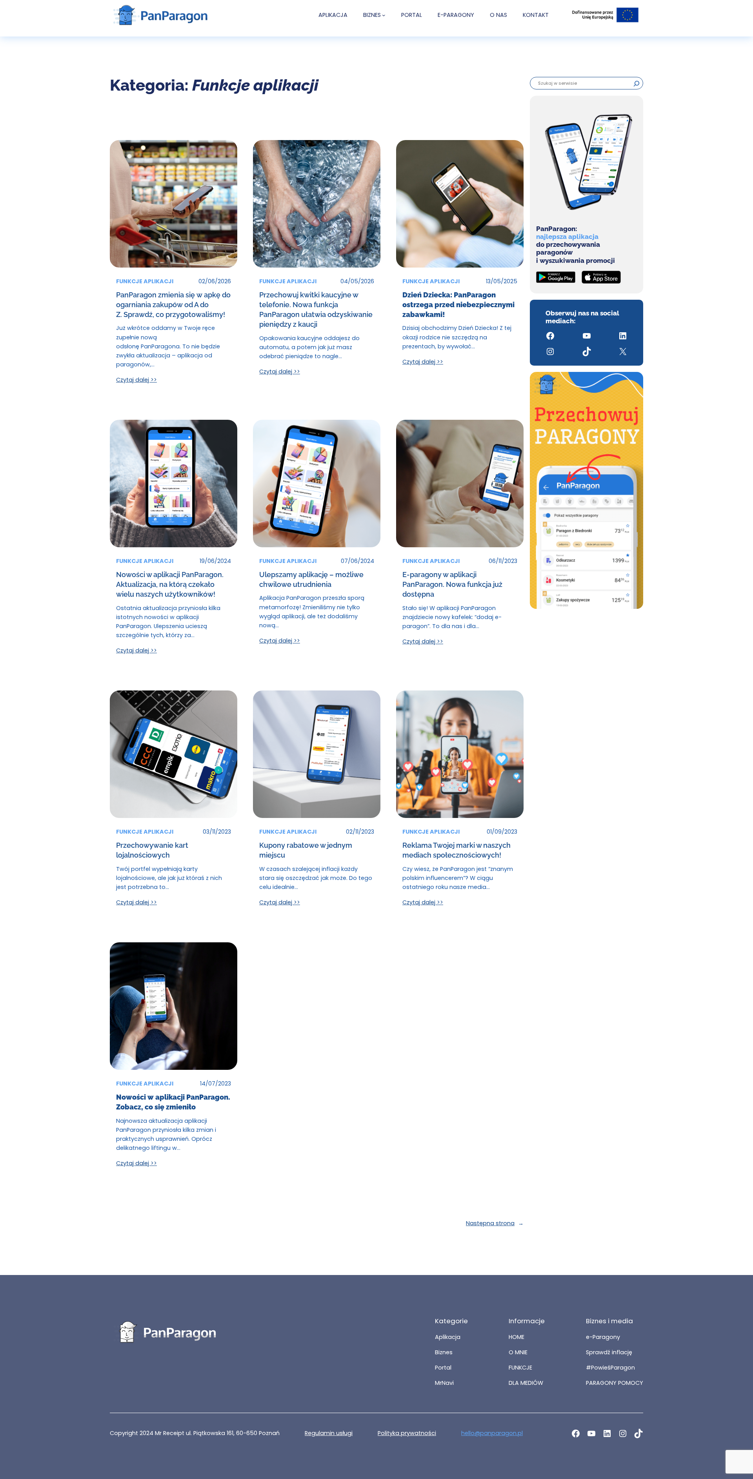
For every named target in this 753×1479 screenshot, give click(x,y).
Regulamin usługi (329, 1433)
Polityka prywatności (407, 1433)
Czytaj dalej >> (136, 380)
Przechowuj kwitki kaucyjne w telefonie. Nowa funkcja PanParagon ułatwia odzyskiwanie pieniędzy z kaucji (316, 310)
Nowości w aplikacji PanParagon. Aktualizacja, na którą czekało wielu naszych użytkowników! (170, 584)
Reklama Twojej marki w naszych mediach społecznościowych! (456, 850)
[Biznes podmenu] (384, 15)
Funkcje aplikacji (144, 281)
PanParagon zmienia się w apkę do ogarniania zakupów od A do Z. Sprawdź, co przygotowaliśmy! (173, 305)
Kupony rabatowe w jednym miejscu (305, 850)
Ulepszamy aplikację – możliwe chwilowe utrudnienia (311, 579)
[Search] (636, 83)
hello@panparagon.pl (492, 1433)
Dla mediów (526, 1383)
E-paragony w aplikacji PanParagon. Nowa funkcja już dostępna (452, 584)
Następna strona (495, 1223)
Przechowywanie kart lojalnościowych (152, 850)
